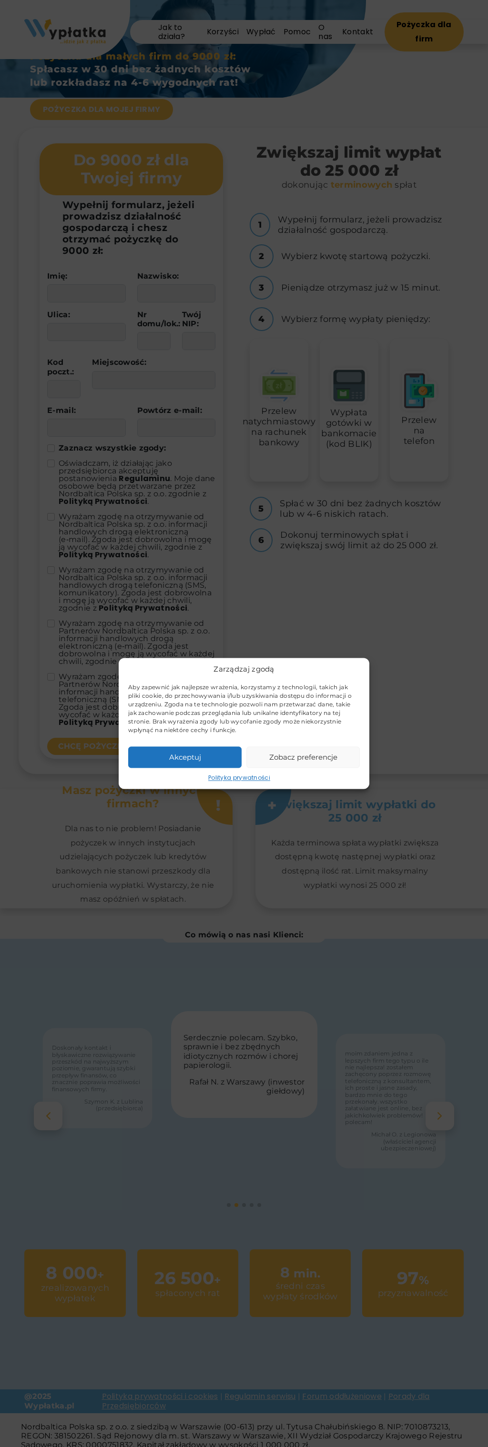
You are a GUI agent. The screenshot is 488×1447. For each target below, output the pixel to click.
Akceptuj (185, 757)
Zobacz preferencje (303, 757)
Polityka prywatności (239, 778)
